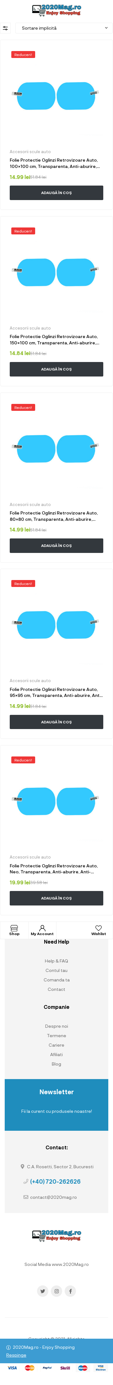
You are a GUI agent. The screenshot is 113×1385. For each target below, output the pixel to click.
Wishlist (98, 933)
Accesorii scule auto (30, 151)
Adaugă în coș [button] (56, 192)
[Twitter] (42, 1291)
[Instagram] (56, 1291)
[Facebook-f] (70, 1291)
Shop (14, 933)
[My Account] (42, 928)
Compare (78, 206)
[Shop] (14, 928)
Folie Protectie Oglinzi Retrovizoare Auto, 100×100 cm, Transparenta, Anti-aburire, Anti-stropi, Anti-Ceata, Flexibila (54, 163)
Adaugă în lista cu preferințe (99, 53)
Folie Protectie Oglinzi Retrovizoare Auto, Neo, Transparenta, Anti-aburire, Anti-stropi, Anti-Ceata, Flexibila (54, 869)
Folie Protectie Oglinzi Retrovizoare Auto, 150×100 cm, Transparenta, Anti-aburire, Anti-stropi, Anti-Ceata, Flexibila (54, 340)
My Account (42, 933)
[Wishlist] (98, 928)
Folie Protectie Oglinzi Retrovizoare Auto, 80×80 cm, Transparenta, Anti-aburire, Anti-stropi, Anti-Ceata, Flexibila (54, 516)
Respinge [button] (16, 1355)
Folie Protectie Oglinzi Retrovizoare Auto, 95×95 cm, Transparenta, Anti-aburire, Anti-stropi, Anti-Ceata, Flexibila (56, 692)
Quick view (44, 206)
